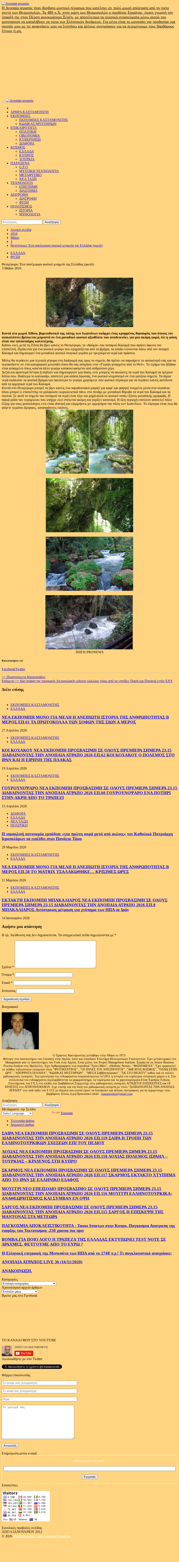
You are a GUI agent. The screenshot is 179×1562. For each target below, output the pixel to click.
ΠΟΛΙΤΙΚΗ (27, 131)
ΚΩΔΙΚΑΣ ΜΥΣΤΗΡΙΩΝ (38, 124)
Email (7, 983)
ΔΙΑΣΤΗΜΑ (28, 190)
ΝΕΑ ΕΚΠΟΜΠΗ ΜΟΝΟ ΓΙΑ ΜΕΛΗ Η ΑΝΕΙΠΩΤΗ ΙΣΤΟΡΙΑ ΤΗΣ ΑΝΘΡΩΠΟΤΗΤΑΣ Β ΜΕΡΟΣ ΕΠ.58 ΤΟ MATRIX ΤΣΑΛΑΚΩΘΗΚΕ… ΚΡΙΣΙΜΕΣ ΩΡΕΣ (85, 869)
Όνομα (8, 974)
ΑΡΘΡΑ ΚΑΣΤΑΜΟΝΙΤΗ (29, 112)
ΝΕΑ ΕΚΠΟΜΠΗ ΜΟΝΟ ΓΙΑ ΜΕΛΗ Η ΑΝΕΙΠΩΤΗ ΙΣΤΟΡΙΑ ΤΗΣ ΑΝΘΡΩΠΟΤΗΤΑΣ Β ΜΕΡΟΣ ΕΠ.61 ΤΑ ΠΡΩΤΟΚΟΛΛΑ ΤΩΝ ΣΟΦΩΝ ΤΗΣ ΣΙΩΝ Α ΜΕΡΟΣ (85, 719)
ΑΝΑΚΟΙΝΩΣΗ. (17, 1271)
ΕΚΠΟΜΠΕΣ (20, 116)
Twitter (20, 669)
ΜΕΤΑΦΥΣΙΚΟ (30, 175)
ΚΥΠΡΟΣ (26, 155)
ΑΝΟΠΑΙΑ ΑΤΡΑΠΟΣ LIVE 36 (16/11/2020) (42, 1262)
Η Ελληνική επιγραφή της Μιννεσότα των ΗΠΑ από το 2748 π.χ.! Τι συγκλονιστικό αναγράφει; (87, 1253)
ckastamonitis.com (28, 1536)
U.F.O (23, 167)
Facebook (8, 669)
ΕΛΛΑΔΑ (26, 151)
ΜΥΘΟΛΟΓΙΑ (29, 214)
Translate (66, 1113)
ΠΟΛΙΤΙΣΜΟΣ (21, 206)
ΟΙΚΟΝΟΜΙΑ (29, 135)
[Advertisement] (89, 66)
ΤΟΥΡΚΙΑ (27, 159)
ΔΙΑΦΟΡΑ (26, 143)
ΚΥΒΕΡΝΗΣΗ (30, 139)
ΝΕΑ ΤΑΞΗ (28, 179)
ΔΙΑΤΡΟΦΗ (19, 194)
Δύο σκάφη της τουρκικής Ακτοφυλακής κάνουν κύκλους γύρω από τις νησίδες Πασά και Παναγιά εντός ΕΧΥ (87, 681)
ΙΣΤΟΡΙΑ (26, 210)
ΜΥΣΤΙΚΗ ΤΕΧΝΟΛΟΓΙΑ (39, 171)
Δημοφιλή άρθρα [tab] (22, 1125)
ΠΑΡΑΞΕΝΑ (20, 163)
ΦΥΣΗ (24, 202)
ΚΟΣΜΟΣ (17, 147)
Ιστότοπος (9, 991)
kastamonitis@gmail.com (117, 1094)
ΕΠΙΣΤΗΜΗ (28, 187)
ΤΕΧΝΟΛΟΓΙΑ (21, 183)
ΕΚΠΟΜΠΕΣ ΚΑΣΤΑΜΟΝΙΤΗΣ (43, 120)
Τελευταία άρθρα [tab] (22, 1121)
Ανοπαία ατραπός (57, 1536)
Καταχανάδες (23, 677)
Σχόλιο (8, 967)
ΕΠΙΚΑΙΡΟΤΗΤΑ (23, 128)
